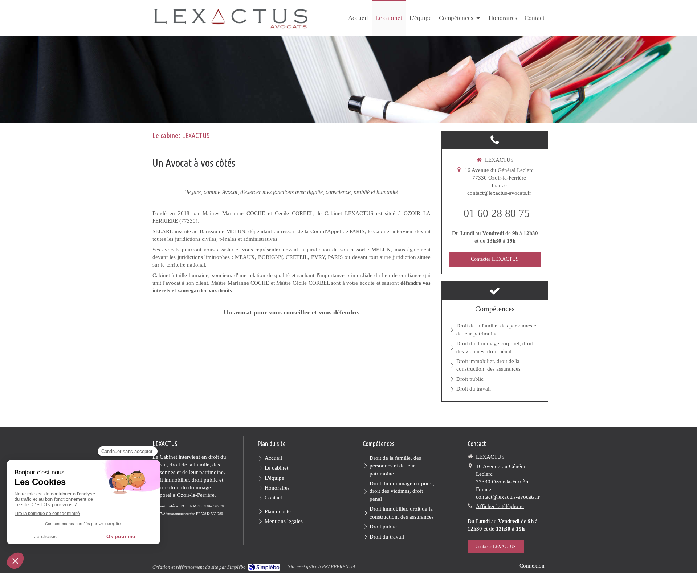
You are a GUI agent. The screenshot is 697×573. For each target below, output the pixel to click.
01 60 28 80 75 (497, 213)
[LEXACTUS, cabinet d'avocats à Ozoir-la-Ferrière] (231, 19)
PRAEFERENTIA (338, 566)
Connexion (532, 566)
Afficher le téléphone (500, 506)
